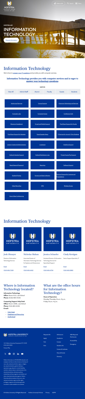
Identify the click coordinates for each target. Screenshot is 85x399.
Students (74, 92)
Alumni (37, 92)
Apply (45, 338)
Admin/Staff (24, 92)
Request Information (11, 40)
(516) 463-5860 (68, 270)
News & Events (61, 353)
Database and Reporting (16, 314)
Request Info (46, 334)
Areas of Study (40, 40)
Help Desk (11, 312)
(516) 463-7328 (8, 270)
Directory (59, 356)
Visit (44, 342)
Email (5, 266)
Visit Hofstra (26, 40)
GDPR (54, 392)
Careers (59, 342)
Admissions (60, 334)
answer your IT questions (21, 73)
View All (10, 92)
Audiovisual (11, 317)
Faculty (49, 92)
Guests (62, 92)
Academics (60, 338)
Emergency (73, 344)
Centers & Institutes (62, 349)
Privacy (48, 392)
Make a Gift (60, 3)
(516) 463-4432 (28, 270)
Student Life (60, 345)
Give (44, 345)
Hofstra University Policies (35, 392)
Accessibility (73, 340)
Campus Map (7, 348)
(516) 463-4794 (48, 270)
